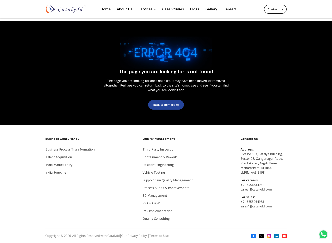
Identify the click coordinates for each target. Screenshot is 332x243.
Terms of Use (159, 236)
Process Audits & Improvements (166, 188)
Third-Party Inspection (159, 149)
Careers (230, 9)
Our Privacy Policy (134, 236)
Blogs (194, 9)
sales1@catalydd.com (256, 206)
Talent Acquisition (58, 157)
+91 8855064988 (252, 202)
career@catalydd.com (256, 189)
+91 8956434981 (252, 185)
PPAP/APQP (151, 203)
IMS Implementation (158, 211)
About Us (124, 9)
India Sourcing (55, 172)
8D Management (155, 195)
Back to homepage (166, 105)
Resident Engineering (158, 165)
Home (105, 9)
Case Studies (173, 9)
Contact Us (275, 9)
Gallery (211, 9)
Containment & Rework (160, 157)
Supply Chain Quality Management (168, 180)
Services (145, 9)
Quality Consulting (156, 218)
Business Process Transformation (70, 149)
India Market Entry (58, 165)
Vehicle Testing (154, 172)
